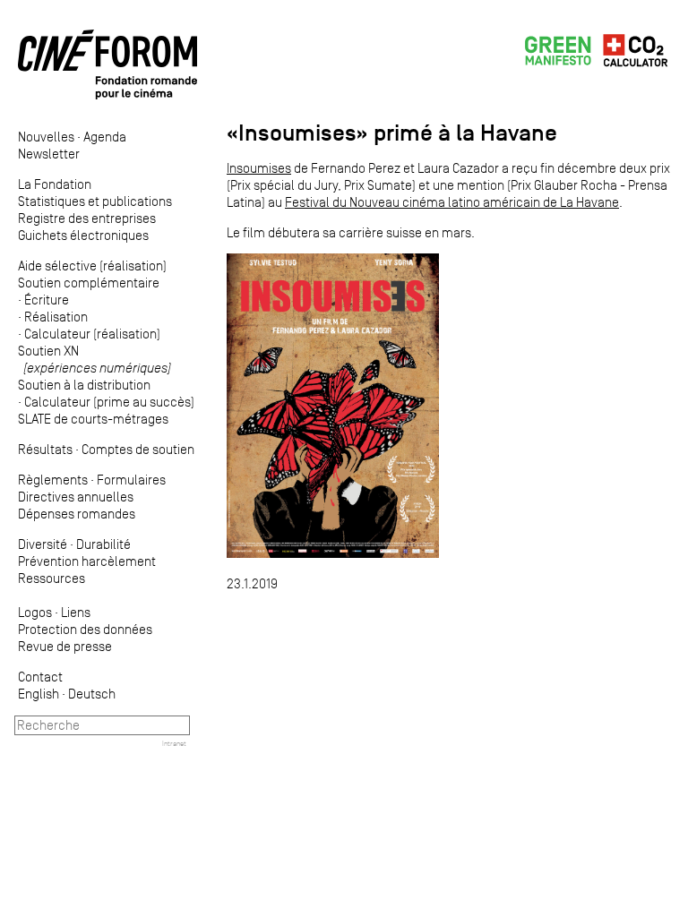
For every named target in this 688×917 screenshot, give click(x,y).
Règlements (53, 479)
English (38, 693)
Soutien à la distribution (84, 384)
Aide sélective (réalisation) (92, 265)
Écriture (46, 299)
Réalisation (56, 316)
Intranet (174, 743)
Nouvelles (46, 136)
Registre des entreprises (87, 218)
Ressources (51, 578)
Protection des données (85, 629)
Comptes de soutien (138, 449)
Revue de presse (65, 646)
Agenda (104, 136)
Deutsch (92, 693)
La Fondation (54, 184)
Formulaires (131, 479)
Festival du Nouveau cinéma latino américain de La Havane (452, 202)
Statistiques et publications (95, 201)
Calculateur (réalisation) (92, 333)
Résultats (45, 449)
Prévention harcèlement (87, 561)
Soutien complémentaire (88, 282)
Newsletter (49, 153)
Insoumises (259, 168)
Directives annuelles (75, 496)
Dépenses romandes (76, 513)
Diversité (42, 544)
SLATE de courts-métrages (93, 418)
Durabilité (103, 544)
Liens (75, 612)
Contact (40, 676)
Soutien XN (94, 359)
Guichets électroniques (83, 235)
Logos (35, 612)
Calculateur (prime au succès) (109, 401)
